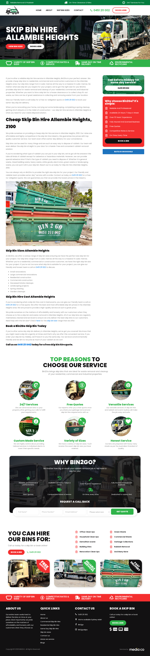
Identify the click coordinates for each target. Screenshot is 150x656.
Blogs (42, 642)
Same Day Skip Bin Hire (49, 628)
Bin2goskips (83, 630)
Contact (78, 10)
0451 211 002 (70, 100)
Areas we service (47, 639)
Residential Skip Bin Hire (49, 625)
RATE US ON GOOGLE (123, 151)
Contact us (45, 635)
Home (38, 10)
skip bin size (52, 320)
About (49, 10)
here (38, 320)
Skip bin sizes (45, 632)
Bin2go (81, 624)
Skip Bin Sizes (63, 10)
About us (44, 618)
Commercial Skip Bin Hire (50, 621)
